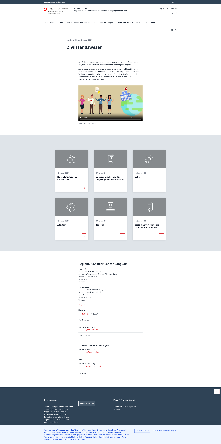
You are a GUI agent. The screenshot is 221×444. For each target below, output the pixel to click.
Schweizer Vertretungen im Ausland (125, 407)
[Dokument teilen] (176, 29)
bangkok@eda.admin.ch (88, 330)
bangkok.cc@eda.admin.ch (89, 352)
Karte (80, 305)
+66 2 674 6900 (84, 314)
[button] (50, 22)
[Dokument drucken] (171, 29)
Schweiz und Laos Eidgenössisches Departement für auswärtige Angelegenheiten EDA (100, 9)
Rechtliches (81, 439)
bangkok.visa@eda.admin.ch (89, 366)
